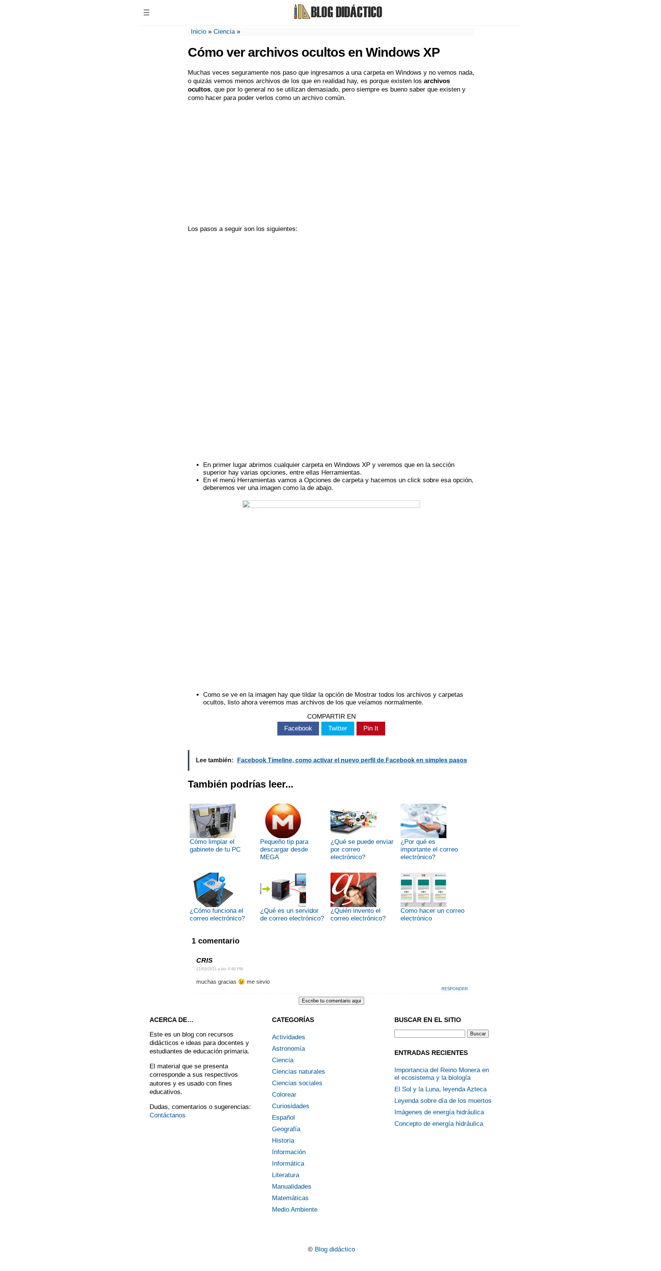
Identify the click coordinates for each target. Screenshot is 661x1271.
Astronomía (288, 1048)
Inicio (198, 31)
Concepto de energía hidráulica (438, 1123)
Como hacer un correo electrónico (432, 914)
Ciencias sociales (297, 1083)
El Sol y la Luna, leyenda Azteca (440, 1089)
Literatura (285, 1175)
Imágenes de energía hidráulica (439, 1112)
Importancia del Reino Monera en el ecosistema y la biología (441, 1073)
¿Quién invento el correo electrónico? (358, 914)
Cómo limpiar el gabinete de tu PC (215, 845)
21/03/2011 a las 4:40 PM (219, 968)
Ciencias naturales (298, 1071)
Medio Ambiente (294, 1209)
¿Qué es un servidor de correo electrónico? (292, 914)
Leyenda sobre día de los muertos (443, 1100)
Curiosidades (290, 1106)
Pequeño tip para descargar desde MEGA (284, 849)
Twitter (337, 728)
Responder (454, 988)
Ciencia (224, 31)
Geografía (286, 1129)
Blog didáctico (335, 1249)
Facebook (298, 728)
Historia (283, 1140)
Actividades (288, 1037)
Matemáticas (290, 1198)
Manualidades (291, 1186)
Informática (288, 1163)
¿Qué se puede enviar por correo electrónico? (362, 849)
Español (283, 1117)
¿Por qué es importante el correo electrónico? (429, 849)
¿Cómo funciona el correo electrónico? (217, 914)
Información (289, 1152)
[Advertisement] (331, 163)
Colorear (284, 1094)
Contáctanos (168, 1115)
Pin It (370, 728)
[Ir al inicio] (337, 18)
